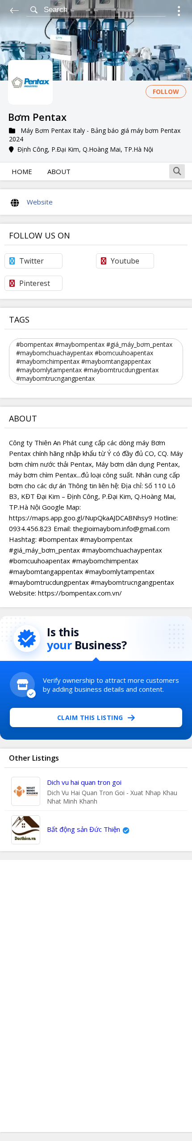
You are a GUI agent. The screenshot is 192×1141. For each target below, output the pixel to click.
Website (40, 201)
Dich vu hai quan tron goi (84, 782)
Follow (166, 91)
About (59, 171)
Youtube (125, 261)
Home (22, 171)
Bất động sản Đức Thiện (83, 829)
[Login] (179, 12)
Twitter (31, 261)
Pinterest (34, 283)
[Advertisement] (96, 996)
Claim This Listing (90, 717)
